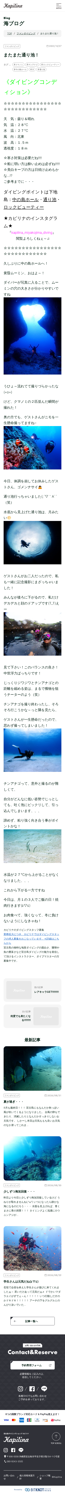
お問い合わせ (9, 1477)
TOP (9, 33)
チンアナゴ (33, 64)
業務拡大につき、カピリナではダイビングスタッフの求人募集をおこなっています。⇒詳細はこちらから (31, 938)
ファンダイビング (12, 46)
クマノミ (19, 64)
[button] (58, 6)
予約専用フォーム (31, 1365)
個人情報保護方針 (27, 1477)
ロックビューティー (51, 64)
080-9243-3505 (15, 1461)
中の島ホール (21, 69)
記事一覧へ (31, 1321)
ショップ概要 (45, 1477)
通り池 (42, 69)
